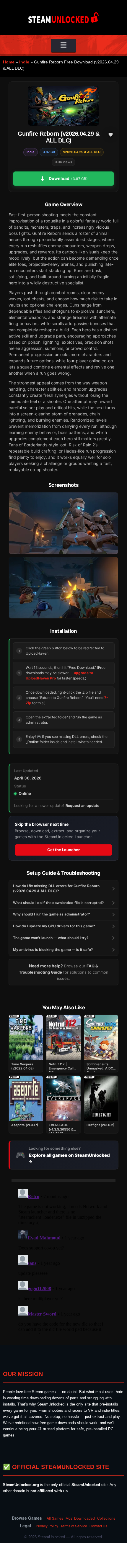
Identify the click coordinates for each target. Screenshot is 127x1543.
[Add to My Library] (110, 134)
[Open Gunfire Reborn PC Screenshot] (63, 523)
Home (8, 62)
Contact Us (98, 1525)
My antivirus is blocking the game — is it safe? (53, 949)
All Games (55, 1518)
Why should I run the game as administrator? (51, 914)
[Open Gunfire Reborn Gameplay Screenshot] (63, 588)
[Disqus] (63, 1260)
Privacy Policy (47, 1525)
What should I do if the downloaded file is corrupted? (58, 902)
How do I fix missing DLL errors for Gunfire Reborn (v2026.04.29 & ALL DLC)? (56, 888)
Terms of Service (74, 1525)
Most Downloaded (80, 1518)
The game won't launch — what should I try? (51, 938)
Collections (106, 1518)
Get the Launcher (63, 849)
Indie (24, 62)
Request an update (82, 805)
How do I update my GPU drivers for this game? (54, 926)
